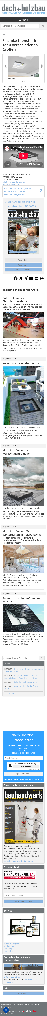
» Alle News (9, 694)
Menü (25, 19)
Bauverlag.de (7, 1013)
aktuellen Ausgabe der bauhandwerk (20, 861)
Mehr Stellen (23, 993)
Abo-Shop (8, 948)
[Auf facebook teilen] (15, 279)
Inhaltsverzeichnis (23, 269)
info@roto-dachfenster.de (14, 182)
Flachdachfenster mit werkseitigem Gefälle (16, 452)
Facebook (29, 979)
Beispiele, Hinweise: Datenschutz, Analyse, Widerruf (23, 779)
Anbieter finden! (24, 901)
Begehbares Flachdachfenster (22, 363)
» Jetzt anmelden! (23, 773)
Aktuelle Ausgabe (11, 943)
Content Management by (12, 1011)
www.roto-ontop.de (11, 184)
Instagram (8, 982)
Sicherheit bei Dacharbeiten (21, 682)
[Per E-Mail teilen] (36, 278)
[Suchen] (43, 26)
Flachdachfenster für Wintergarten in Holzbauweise (22, 533)
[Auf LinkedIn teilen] (31, 279)
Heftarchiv (8, 951)
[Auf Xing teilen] (26, 279)
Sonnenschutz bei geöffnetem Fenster (22, 600)
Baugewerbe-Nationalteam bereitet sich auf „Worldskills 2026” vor (21, 676)
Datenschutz (36, 1004)
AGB (27, 1004)
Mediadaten (9, 946)
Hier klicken (26, 766)
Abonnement (23, 265)
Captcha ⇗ (33, 769)
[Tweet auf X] (21, 279)
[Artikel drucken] (41, 278)
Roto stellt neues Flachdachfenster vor (16, 299)
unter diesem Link (12, 977)
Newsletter (6, 1004)
